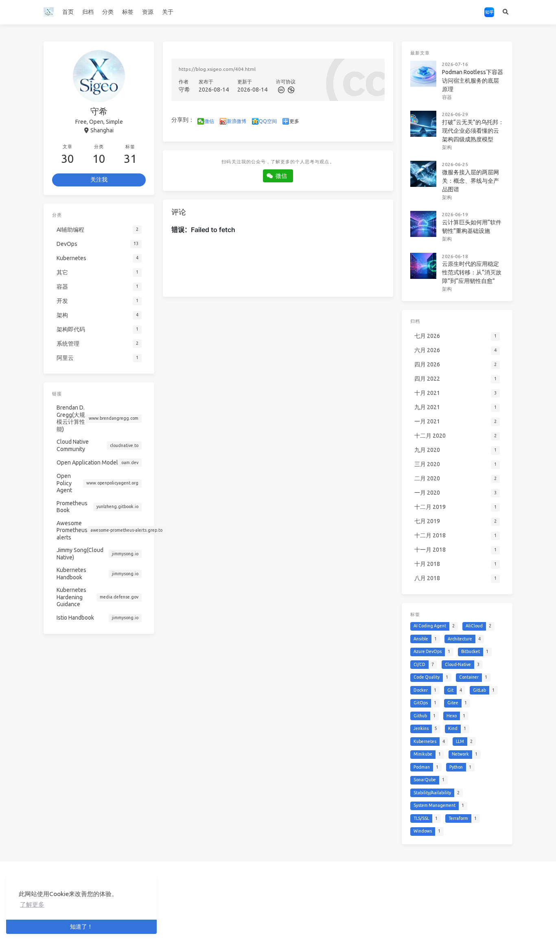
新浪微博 (236, 121)
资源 (147, 12)
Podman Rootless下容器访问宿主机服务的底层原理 (472, 80)
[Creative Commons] (281, 89)
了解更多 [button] (32, 904)
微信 (209, 121)
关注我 (98, 179)
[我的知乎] (489, 12)
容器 (447, 97)
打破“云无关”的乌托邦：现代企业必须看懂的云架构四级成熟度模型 (473, 130)
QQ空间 (268, 121)
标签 (128, 12)
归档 (88, 12)
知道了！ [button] (81, 926)
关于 (167, 12)
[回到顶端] (415, 924)
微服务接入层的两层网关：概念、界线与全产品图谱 (470, 181)
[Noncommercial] (290, 89)
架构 (447, 147)
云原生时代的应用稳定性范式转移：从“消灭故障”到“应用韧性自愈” (471, 272)
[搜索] (505, 12)
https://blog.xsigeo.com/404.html (217, 69)
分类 (108, 12)
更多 (294, 121)
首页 (68, 12)
